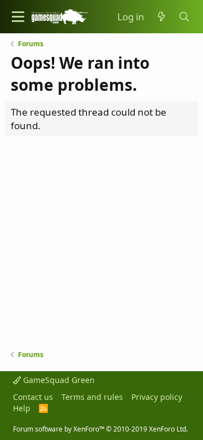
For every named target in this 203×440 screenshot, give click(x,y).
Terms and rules (92, 396)
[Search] (184, 16)
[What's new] (161, 16)
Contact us (33, 396)
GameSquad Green (58, 380)
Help (21, 408)
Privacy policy (156, 396)
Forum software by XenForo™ (100, 429)
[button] (18, 16)
